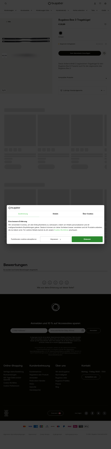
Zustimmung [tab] (23, 214)
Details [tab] (55, 214)
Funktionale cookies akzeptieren (24, 239)
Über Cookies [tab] (88, 214)
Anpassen (54, 239)
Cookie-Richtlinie (61, 230)
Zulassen (87, 239)
